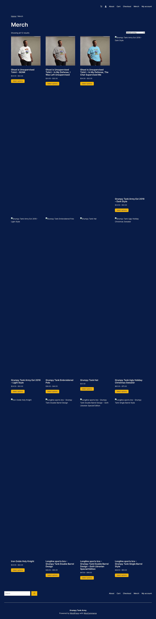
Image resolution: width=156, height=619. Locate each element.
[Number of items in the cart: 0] (101, 6)
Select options (18, 81)
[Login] (105, 6)
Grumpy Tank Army (78, 610)
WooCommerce (90, 613)
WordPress (74, 613)
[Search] (34, 593)
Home (13, 16)
